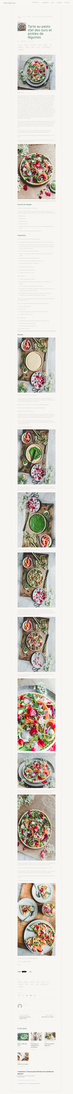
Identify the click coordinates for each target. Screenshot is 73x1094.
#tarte (38, 47)
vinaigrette (21, 986)
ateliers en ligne (27, 961)
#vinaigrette (21, 49)
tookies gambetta (34, 958)
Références (45, 2)
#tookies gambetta (46, 47)
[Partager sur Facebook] (19, 995)
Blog (52, 2)
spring (31, 984)
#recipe (27, 47)
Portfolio (35, 2)
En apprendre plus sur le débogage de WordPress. (29, 1083)
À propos (59, 2)
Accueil (19, 16)
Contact (67, 2)
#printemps (21, 47)
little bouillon (9, 3)
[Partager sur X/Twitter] (22, 995)
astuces (29, 16)
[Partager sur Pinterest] (30, 995)
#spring (33, 47)
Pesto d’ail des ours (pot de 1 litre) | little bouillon (26, 1075)
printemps (21, 984)
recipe (26, 984)
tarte (37, 984)
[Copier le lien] (34, 995)
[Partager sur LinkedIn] (26, 995)
